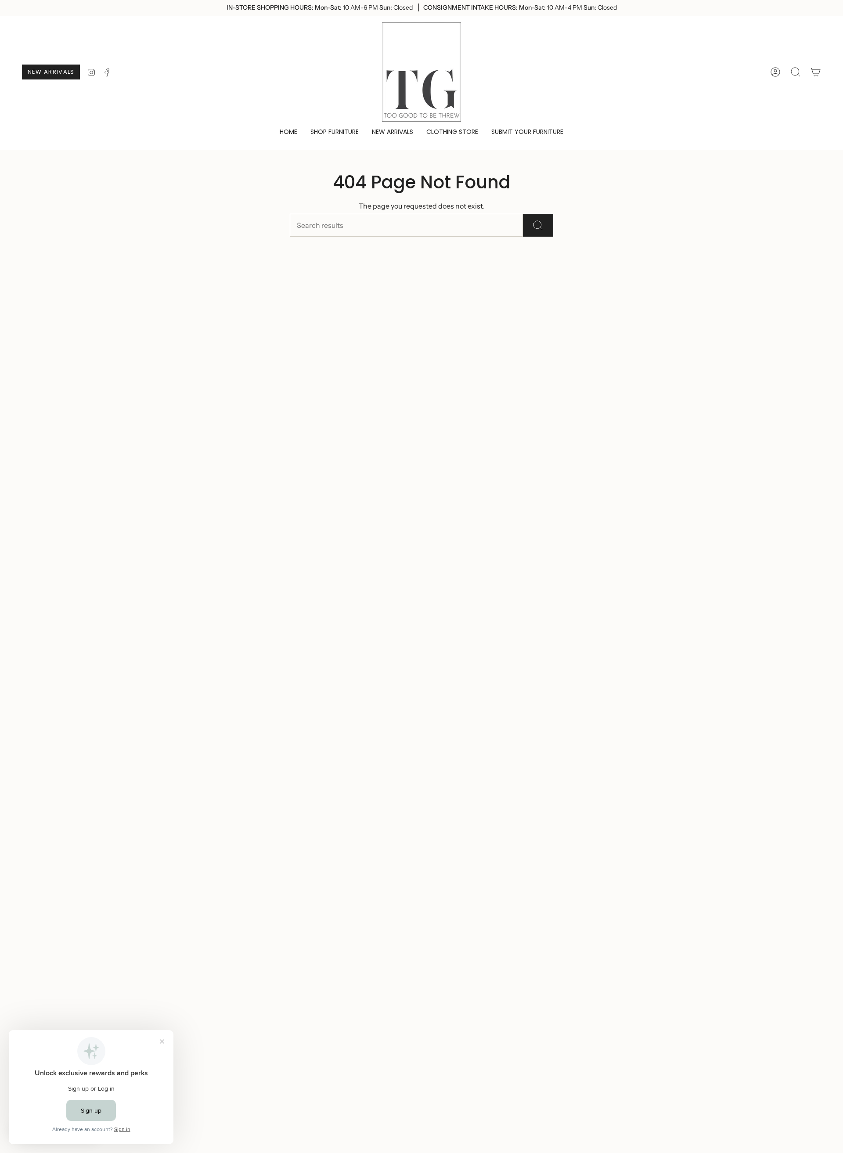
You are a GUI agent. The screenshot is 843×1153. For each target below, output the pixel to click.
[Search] (538, 225)
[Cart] (816, 72)
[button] (334, 132)
